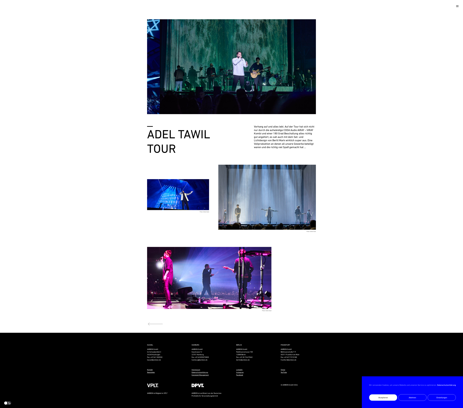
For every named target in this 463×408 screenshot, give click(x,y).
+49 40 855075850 (202, 357)
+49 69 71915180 (290, 357)
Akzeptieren (383, 398)
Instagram (240, 372)
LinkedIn (239, 370)
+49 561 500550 (156, 357)
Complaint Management (200, 375)
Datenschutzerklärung (446, 385)
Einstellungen (441, 398)
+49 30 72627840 (245, 357)
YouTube (284, 372)
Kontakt (150, 370)
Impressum (196, 370)
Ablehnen (412, 398)
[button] (153, 66)
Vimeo (283, 370)
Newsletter (151, 372)
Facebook (239, 375)
